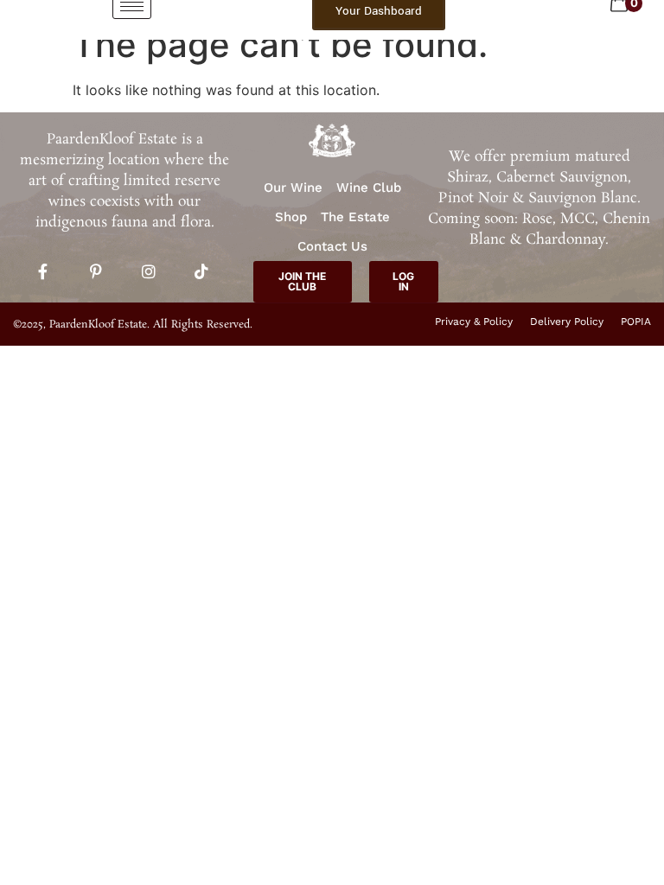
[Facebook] (43, 272)
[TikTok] (201, 272)
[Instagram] (148, 272)
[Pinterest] (96, 272)
